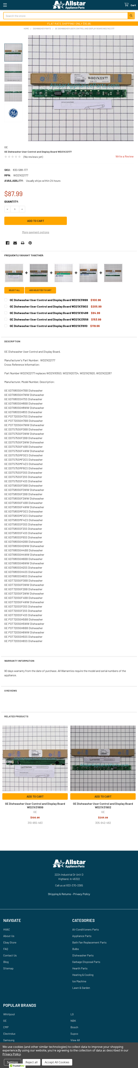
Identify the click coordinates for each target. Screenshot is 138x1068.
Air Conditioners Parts (85, 929)
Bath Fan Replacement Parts (89, 942)
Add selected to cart (40, 290)
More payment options (35, 232)
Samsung (8, 1040)
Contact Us (10, 955)
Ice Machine (79, 981)
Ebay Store (9, 942)
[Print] (22, 243)
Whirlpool (9, 1014)
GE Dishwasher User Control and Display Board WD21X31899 (35, 805)
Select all (14, 290)
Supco (74, 1033)
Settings (12, 1062)
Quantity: (11, 201)
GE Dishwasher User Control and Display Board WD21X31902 (103, 805)
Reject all (32, 1062)
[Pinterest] (30, 243)
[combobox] (69, 15)
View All (75, 1040)
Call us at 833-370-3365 (69, 885)
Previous (4, 778)
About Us (8, 936)
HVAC (6, 929)
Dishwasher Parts (83, 955)
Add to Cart (35, 796)
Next (133, 778)
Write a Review (125, 156)
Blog (6, 961)
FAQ (5, 948)
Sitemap (8, 968)
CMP (6, 1027)
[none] (81, 88)
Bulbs (75, 948)
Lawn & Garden (81, 987)
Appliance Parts (81, 936)
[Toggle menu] (5, 5)
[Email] (15, 243)
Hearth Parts (80, 968)
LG (72, 1014)
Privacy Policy (81, 894)
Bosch (74, 1027)
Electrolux (9, 1033)
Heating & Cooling (82, 974)
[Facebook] (7, 243)
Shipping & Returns (60, 894)
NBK (73, 1020)
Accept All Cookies (57, 1062)
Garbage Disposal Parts (86, 961)
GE (5, 1020)
